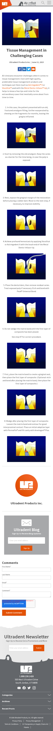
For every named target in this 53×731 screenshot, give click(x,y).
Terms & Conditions (11, 724)
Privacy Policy (17, 721)
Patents (26, 727)
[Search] (43, 3)
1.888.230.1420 (26, 676)
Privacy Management (33, 721)
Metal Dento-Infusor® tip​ (35, 88)
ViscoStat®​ (7, 88)
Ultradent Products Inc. (19, 62)
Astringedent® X (35, 85)
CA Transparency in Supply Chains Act (35, 724)
